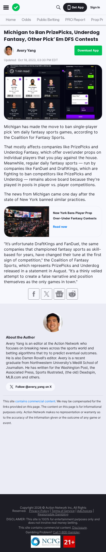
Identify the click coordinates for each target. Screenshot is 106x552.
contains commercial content (35, 401)
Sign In (95, 7)
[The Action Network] (16, 7)
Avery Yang (26, 50)
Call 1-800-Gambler (66, 532)
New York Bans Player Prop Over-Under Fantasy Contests (75, 215)
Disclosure (79, 527)
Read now (60, 226)
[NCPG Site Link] (45, 542)
